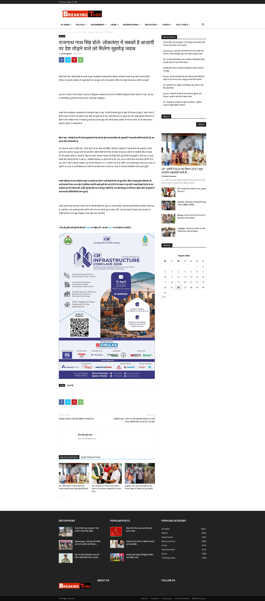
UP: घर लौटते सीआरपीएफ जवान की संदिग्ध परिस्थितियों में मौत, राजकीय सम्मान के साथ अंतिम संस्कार (184, 60)
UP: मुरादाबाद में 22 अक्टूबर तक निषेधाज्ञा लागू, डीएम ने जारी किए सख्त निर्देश (183, 86)
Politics (80, 24)
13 (185, 277)
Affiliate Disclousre (199, 598)
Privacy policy (167, 598)
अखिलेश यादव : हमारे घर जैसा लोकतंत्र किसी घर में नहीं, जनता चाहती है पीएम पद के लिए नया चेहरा (134, 420)
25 (172, 287)
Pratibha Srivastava (168, 176)
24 (165, 287)
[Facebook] (61, 60)
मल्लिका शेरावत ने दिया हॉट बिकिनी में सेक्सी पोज (76, 419)
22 (197, 282)
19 (178, 282)
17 (165, 282)
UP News (65, 24)
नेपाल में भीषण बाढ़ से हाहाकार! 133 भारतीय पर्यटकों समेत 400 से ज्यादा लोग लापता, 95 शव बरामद (184, 43)
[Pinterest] (74, 60)
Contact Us (155, 598)
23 (203, 282)
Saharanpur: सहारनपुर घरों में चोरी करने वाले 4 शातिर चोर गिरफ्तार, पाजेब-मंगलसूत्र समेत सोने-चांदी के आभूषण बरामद (183, 52)
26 (178, 287)
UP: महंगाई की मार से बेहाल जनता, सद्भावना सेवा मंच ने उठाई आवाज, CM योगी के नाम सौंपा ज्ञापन (106, 488)
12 (178, 277)
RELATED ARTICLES (69, 457)
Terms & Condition (182, 598)
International (131, 24)
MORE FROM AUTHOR (90, 457)
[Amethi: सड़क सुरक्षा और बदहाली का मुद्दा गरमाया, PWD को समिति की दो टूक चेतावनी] (140, 473)
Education (150, 24)
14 (191, 277)
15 (197, 277)
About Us (144, 598)
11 (172, 277)
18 (172, 282)
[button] (203, 25)
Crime (114, 24)
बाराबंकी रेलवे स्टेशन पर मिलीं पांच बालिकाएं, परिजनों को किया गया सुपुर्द (183, 69)
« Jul (163, 296)
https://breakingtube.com (87, 439)
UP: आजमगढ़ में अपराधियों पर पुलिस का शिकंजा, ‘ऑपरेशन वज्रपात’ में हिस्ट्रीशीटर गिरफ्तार (182, 103)
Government (97, 24)
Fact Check (182, 24)
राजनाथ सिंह (70, 385)
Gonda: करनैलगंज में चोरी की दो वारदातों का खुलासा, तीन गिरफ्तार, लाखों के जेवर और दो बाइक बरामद (182, 95)
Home (61, 32)
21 (191, 282)
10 (165, 277)
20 (185, 282)
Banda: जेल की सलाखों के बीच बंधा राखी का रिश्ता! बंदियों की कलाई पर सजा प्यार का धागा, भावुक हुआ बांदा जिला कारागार (183, 78)
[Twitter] (68, 60)
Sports (166, 24)
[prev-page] (60, 497)
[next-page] (65, 497)
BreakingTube (66, 54)
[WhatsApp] (80, 60)
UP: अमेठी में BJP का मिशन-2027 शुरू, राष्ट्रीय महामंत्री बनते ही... (182, 170)
